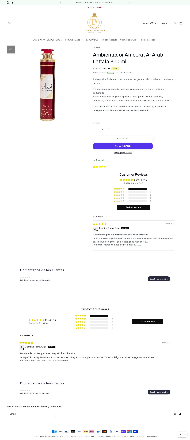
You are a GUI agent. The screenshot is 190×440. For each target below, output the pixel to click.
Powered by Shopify (60, 436)
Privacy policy (90, 436)
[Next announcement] (129, 2)
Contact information (137, 436)
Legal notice (152, 436)
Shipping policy (120, 436)
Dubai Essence (46, 436)
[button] (10, 23)
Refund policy (76, 436)
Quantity (96, 123)
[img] (99, 224)
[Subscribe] (52, 414)
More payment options (123, 152)
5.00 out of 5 (140, 180)
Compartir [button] (100, 160)
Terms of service (104, 436)
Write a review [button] (133, 207)
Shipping (110, 72)
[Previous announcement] (60, 2)
